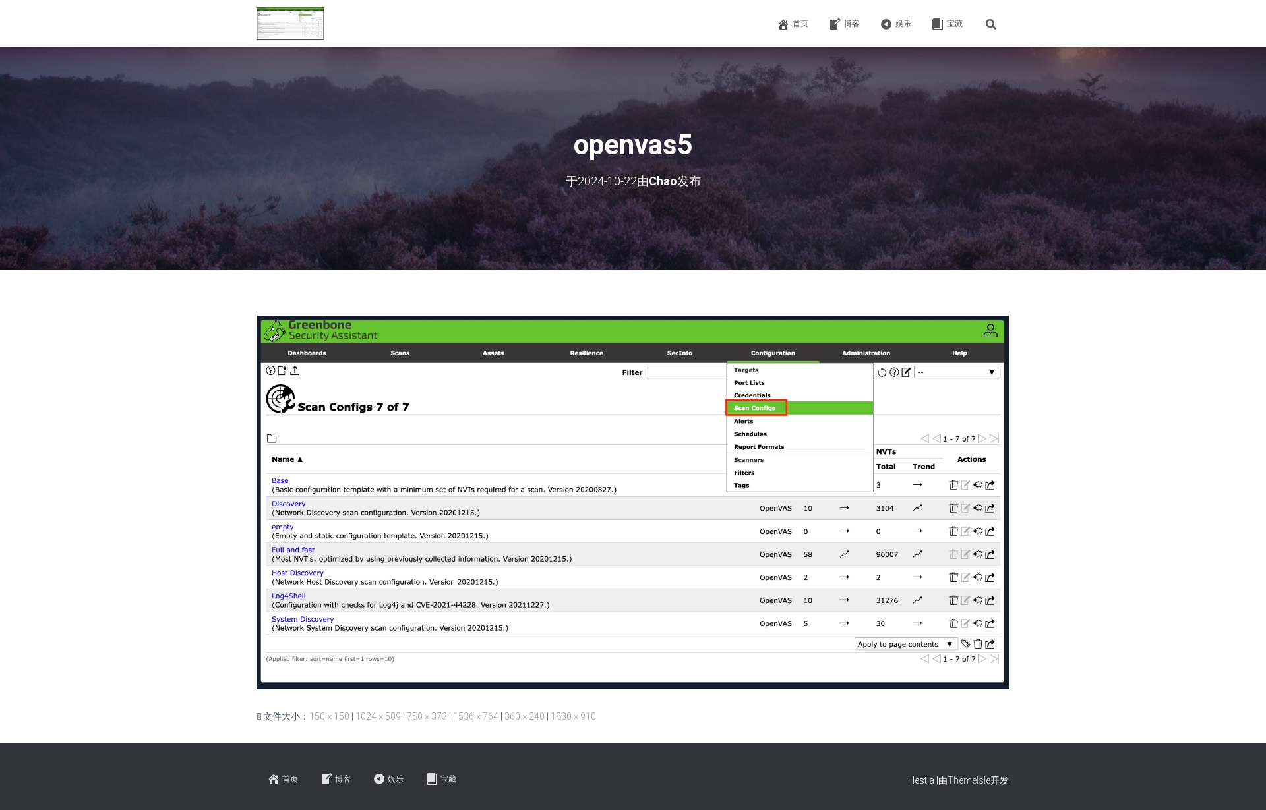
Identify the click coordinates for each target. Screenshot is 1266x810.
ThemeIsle (969, 780)
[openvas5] (633, 501)
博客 (852, 23)
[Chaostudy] (290, 23)
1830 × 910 (573, 716)
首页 (800, 23)
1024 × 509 (378, 716)
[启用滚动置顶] (1240, 783)
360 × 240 (524, 716)
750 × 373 (427, 716)
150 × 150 (329, 716)
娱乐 (903, 23)
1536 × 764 (475, 716)
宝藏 (955, 23)
